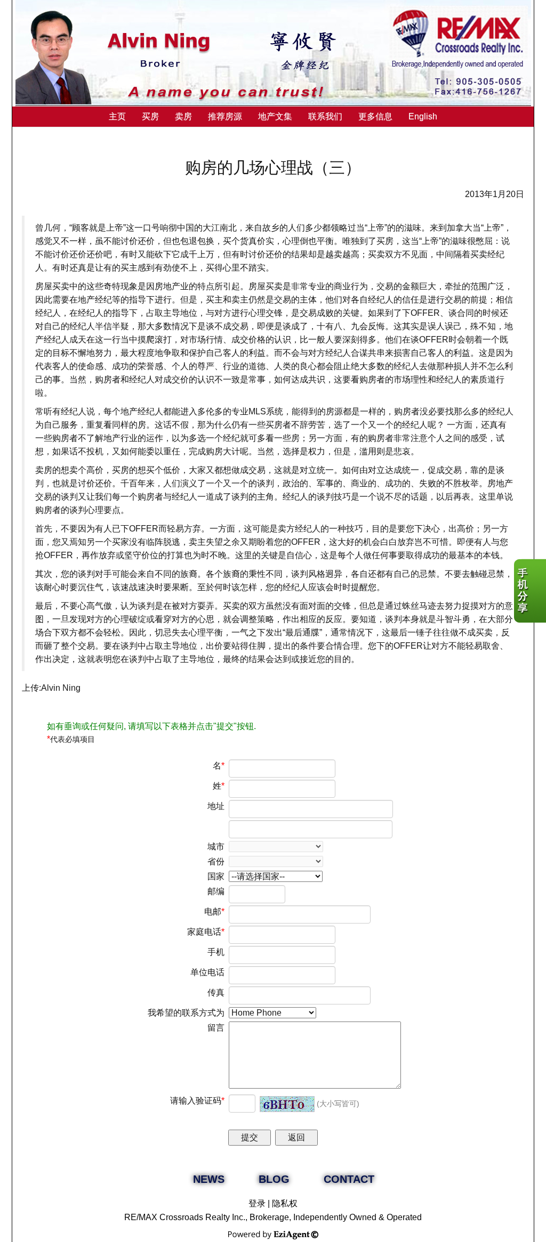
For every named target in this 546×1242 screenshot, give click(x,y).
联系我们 (325, 116)
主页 (117, 116)
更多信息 (375, 116)
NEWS (208, 1179)
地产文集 (275, 116)
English (422, 116)
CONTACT (349, 1179)
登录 (257, 1203)
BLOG (274, 1179)
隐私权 (285, 1203)
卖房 (183, 116)
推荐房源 (225, 116)
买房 (150, 116)
